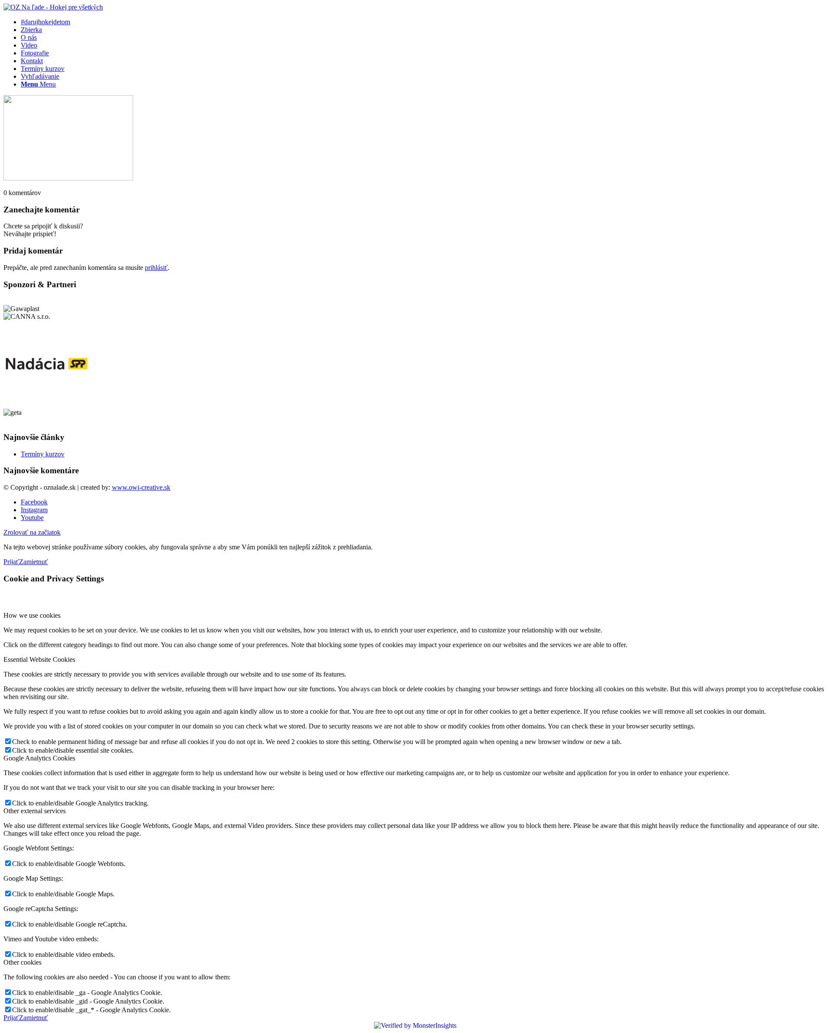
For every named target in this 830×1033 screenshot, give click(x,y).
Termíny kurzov (42, 454)
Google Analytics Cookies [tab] (39, 758)
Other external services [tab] (34, 811)
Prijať (11, 561)
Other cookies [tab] (22, 962)
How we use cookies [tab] (32, 615)
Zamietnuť (33, 561)
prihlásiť (156, 267)
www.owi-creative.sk (141, 487)
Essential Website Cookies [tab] (39, 659)
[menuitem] (424, 22)
